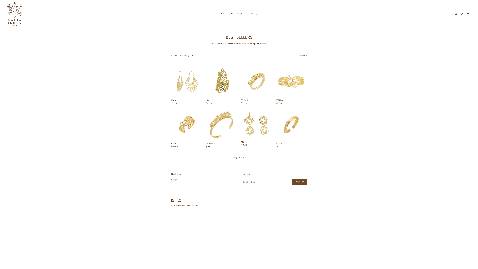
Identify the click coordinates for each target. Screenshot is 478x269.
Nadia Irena (181, 205)
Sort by (174, 56)
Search (174, 179)
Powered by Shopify (193, 205)
